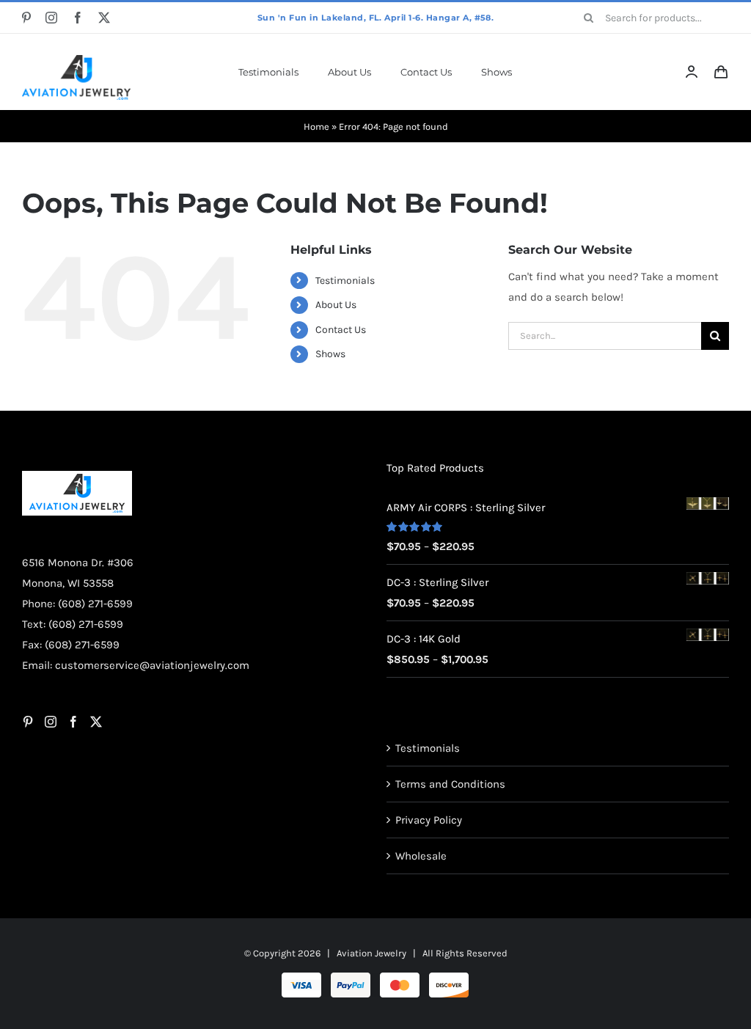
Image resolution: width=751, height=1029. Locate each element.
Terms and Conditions (450, 784)
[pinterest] (26, 17)
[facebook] (78, 17)
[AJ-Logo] (76, 60)
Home (316, 126)
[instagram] (51, 17)
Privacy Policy (428, 820)
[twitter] (104, 17)
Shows (330, 354)
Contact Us (340, 329)
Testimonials (345, 280)
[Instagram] (50, 722)
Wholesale (421, 856)
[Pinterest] (28, 722)
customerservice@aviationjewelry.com (152, 665)
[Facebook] (73, 722)
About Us (335, 305)
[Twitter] (96, 722)
